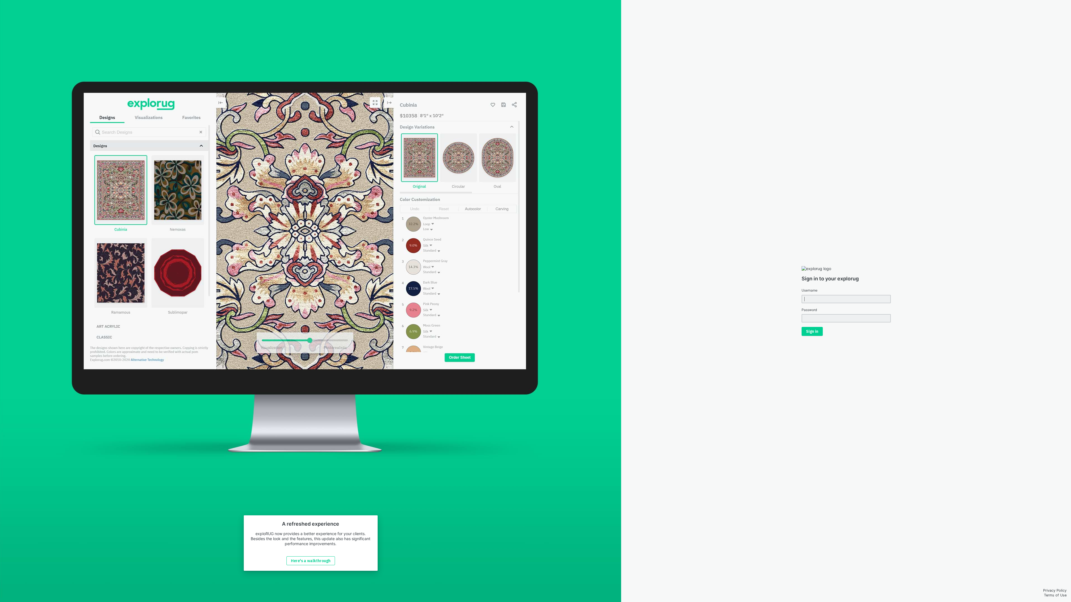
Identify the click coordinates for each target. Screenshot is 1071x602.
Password (809, 310)
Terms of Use (1055, 595)
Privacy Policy (1055, 590)
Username (809, 290)
